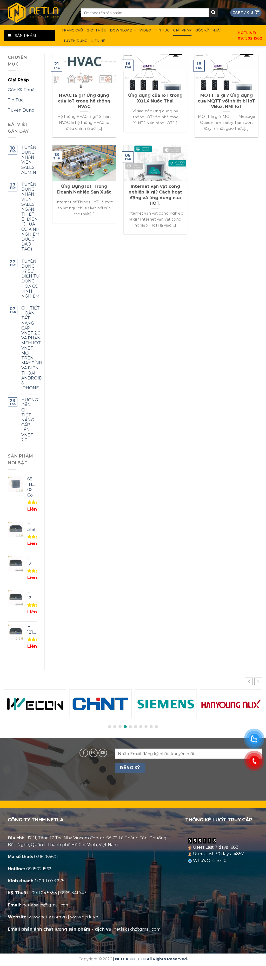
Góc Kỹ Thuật (208, 30)
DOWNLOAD (121, 30)
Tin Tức (162, 30)
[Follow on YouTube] (102, 753)
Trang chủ (72, 30)
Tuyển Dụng (75, 41)
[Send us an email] (93, 753)
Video (145, 30)
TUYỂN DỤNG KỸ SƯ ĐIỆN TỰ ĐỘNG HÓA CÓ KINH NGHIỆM (30, 279)
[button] (258, 681)
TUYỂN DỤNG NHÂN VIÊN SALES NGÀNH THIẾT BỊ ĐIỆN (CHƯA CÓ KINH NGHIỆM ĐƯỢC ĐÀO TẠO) (30, 217)
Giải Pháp (182, 30)
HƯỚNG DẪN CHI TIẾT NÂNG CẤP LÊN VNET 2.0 (29, 419)
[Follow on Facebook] (83, 753)
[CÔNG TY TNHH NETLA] (38, 12)
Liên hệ (98, 41)
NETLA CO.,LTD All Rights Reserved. (151, 959)
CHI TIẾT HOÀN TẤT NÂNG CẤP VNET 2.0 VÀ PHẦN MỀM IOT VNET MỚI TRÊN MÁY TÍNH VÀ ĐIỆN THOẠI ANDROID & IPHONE (31, 348)
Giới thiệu (96, 30)
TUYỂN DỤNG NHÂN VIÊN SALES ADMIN (28, 160)
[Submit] (213, 12)
